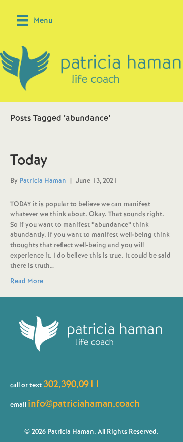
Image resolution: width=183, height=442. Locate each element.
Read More (26, 281)
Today (28, 160)
